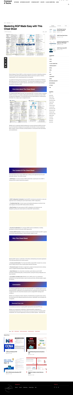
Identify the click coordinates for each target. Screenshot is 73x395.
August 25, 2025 (9, 353)
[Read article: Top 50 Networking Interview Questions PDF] (36, 344)
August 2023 (51, 115)
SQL (50, 87)
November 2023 (52, 110)
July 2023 (51, 117)
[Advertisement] (25, 14)
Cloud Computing (50, 2)
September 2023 (52, 113)
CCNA (7, 370)
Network (16, 2)
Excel (50, 67)
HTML (50, 70)
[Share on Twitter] (5, 61)
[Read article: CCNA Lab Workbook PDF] (14, 344)
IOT (50, 72)
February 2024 (52, 105)
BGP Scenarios (31, 331)
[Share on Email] (5, 64)
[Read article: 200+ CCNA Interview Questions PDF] (14, 365)
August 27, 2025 (31, 354)
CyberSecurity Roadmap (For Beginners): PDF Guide (63, 42)
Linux (57, 2)
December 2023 (52, 108)
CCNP (12, 22)
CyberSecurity (35, 2)
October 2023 (51, 112)
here (41, 306)
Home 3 (20, 387)
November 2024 (52, 100)
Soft (35, 387)
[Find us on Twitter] (56, 387)
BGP (12, 331)
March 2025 (51, 97)
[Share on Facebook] (5, 58)
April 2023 (51, 122)
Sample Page (31, 387)
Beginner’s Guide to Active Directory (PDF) (35, 373)
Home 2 (16, 387)
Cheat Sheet (37, 331)
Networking (8, 22)
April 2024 (51, 103)
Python (51, 85)
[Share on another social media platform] (5, 66)
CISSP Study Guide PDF (62, 48)
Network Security (25, 2)
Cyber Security (52, 65)
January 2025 (51, 98)
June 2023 (51, 118)
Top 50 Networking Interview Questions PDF (36, 352)
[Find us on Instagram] (58, 387)
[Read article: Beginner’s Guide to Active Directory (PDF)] (36, 365)
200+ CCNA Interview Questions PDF (13, 372)
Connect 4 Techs (8, 2)
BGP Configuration (23, 331)
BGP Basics (17, 331)
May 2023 (51, 120)
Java (50, 74)
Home (5, 22)
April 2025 (51, 95)
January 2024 (51, 107)
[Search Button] (68, 4)
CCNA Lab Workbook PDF (11, 351)
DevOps (42, 2)
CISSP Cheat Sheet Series (62, 35)
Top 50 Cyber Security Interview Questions (61, 30)
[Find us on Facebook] (54, 387)
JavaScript (51, 76)
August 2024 (51, 102)
